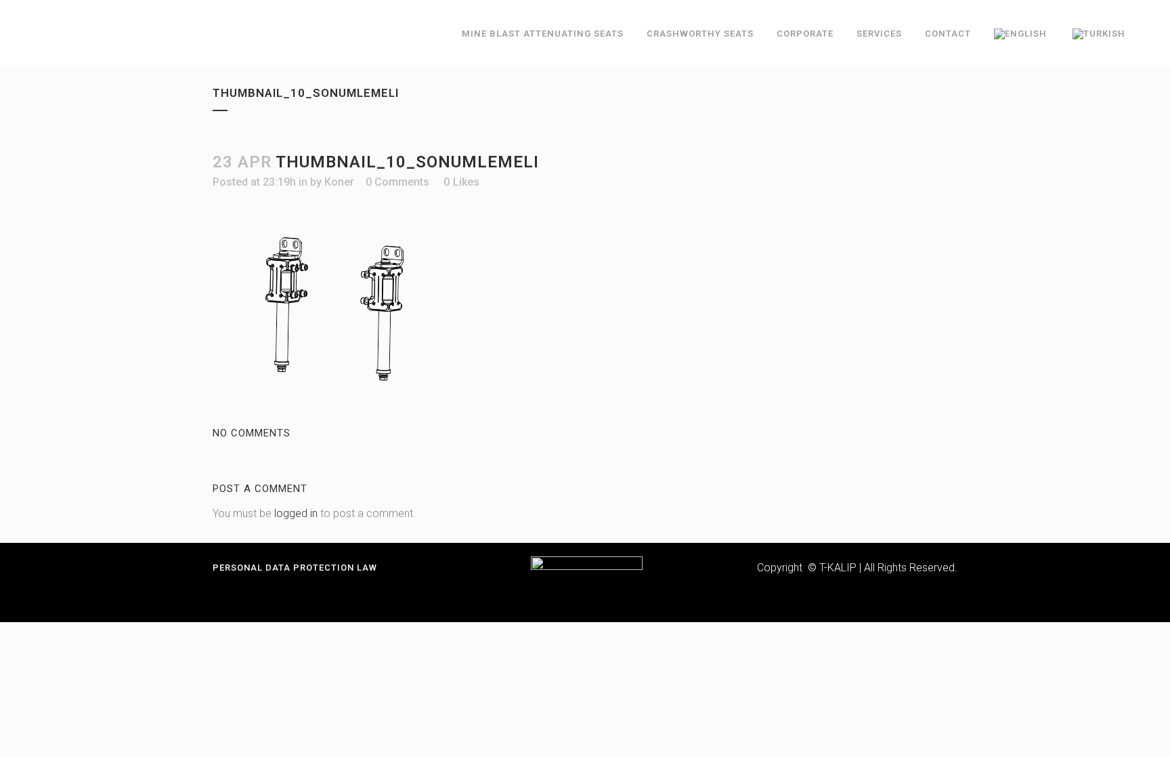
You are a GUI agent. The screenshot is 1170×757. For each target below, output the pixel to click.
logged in (296, 513)
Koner (339, 182)
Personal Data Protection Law (295, 567)
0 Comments (397, 182)
